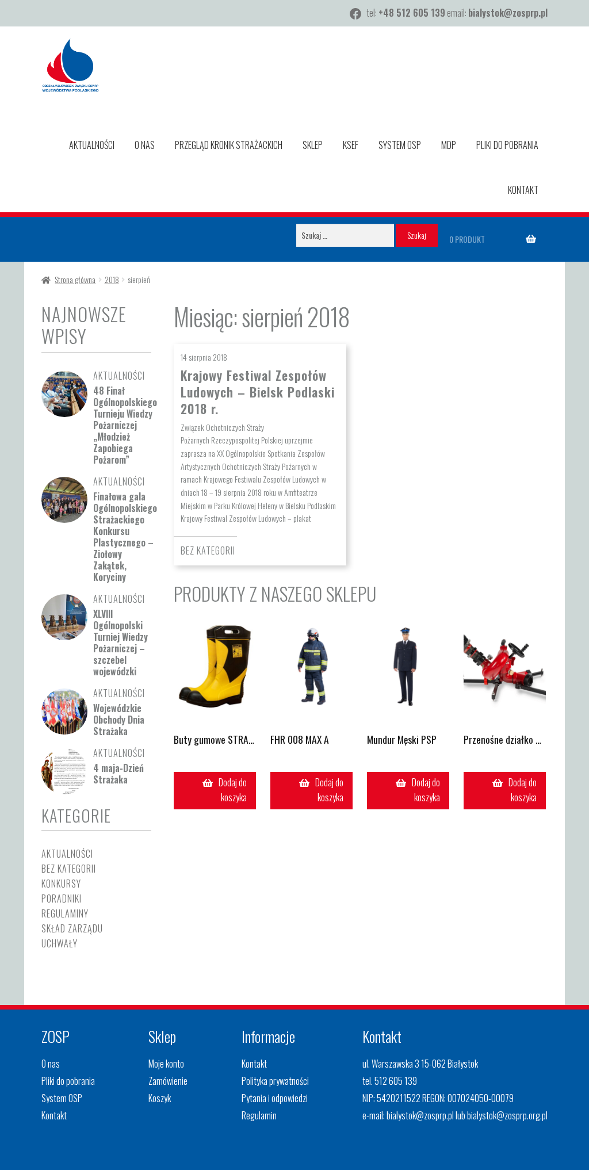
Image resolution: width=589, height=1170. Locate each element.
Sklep (313, 145)
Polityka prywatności (275, 1081)
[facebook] (355, 14)
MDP (448, 145)
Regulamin (259, 1115)
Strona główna (75, 279)
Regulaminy (65, 913)
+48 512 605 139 (411, 13)
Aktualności (91, 145)
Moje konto (166, 1063)
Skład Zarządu (72, 928)
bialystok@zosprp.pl (508, 13)
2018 (112, 279)
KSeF (350, 145)
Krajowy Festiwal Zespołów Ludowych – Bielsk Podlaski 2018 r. (258, 392)
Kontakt (523, 190)
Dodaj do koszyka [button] (233, 789)
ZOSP (55, 1036)
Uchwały (59, 943)
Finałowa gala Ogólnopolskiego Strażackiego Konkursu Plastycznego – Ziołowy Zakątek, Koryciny (125, 537)
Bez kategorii (208, 550)
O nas (145, 145)
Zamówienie (168, 1081)
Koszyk (159, 1098)
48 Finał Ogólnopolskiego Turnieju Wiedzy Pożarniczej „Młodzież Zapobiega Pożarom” (125, 425)
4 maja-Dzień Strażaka (118, 773)
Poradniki (61, 898)
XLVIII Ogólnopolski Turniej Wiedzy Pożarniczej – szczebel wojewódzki (120, 642)
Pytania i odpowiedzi (275, 1098)
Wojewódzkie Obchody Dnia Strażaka (118, 719)
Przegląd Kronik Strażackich (228, 145)
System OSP (399, 145)
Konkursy (61, 883)
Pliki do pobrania (507, 145)
